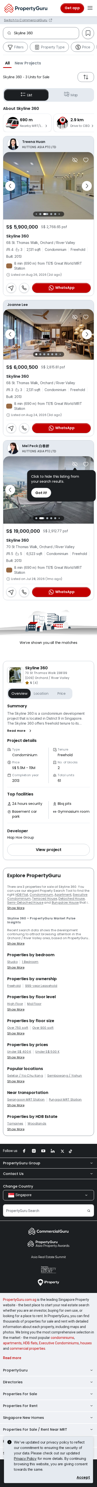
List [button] (29, 95)
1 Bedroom (30, 962)
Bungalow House (65, 902)
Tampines (15, 1124)
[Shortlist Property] (86, 160)
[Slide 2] (40, 214)
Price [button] (61, 693)
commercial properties (27, 1348)
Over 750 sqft (17, 1028)
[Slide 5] (55, 214)
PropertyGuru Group (21, 1163)
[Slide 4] (51, 214)
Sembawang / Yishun (64, 1076)
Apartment (62, 894)
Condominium (41, 894)
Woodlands (37, 1124)
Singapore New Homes (23, 1417)
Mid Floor (34, 1004)
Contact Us (13, 1173)
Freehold (14, 986)
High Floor (15, 1004)
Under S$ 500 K (47, 1052)
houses (86, 1343)
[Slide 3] (45, 214)
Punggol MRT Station (65, 1100)
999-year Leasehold (41, 986)
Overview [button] (19, 693)
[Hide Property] (75, 160)
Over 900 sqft (42, 1028)
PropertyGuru (15, 1370)
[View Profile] (48, 144)
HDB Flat (21, 894)
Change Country (18, 1186)
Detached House (71, 898)
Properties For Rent (20, 1405)
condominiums (62, 1338)
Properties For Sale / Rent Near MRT (35, 1429)
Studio (12, 962)
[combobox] (46, 33)
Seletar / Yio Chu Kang (25, 1076)
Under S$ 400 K (19, 1052)
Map (74, 95)
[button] (7, 63)
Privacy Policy (25, 1458)
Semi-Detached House (25, 902)
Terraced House (44, 898)
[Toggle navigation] (90, 8)
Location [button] (41, 693)
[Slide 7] (63, 214)
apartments (12, 1343)
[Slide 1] (36, 214)
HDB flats (30, 1343)
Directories (13, 1382)
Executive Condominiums (59, 1343)
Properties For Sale (20, 1393)
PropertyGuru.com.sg (19, 1300)
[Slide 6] (59, 214)
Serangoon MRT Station (26, 1100)
